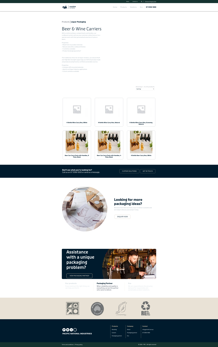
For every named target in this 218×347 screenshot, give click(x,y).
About (127, 1)
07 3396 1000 (151, 7)
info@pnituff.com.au (147, 329)
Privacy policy (79, 344)
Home (115, 7)
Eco (141, 7)
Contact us (135, 1)
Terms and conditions (68, 344)
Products (123, 7)
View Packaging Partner (79, 276)
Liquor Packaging (78, 22)
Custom (114, 332)
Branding (114, 329)
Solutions (133, 7)
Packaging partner (117, 336)
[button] (129, 171)
